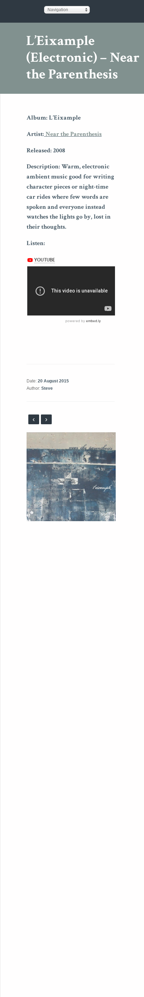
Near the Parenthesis (73, 134)
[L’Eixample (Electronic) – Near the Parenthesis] (71, 476)
